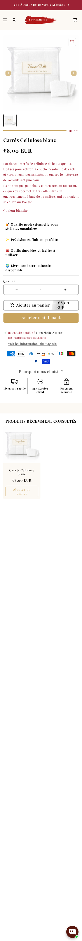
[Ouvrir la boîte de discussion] (72, 932)
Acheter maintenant (41, 317)
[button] (5, 20)
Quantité (9, 281)
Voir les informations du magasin (32, 344)
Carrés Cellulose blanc (21, 472)
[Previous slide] (8, 73)
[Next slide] (74, 73)
